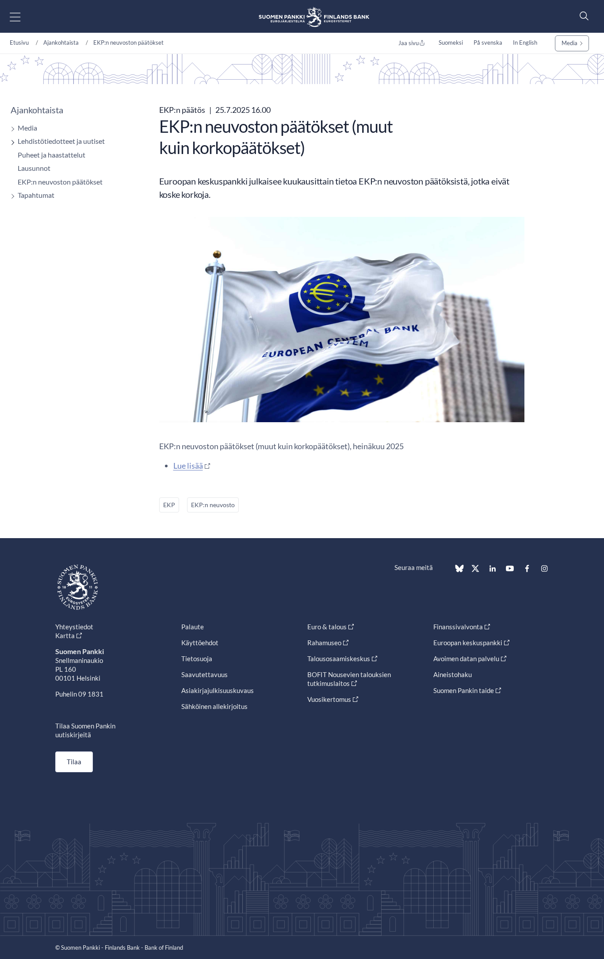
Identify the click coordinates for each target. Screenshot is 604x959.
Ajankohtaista (61, 42)
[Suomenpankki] (314, 16)
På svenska (488, 42)
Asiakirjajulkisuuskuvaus (217, 690)
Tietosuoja (196, 658)
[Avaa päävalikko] (22, 16)
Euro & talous (327, 627)
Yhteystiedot (74, 627)
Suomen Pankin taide (463, 690)
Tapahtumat (36, 195)
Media (569, 42)
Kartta (65, 635)
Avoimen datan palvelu (466, 658)
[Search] (582, 15)
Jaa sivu (408, 42)
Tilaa (74, 762)
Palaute (192, 627)
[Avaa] (11, 129)
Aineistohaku (452, 674)
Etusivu (19, 42)
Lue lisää (188, 465)
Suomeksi (451, 42)
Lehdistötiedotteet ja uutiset (61, 141)
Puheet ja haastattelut (51, 154)
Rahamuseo (324, 643)
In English (525, 42)
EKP (169, 504)
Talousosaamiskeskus (338, 658)
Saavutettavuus (204, 674)
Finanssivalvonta (458, 627)
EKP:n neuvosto (213, 504)
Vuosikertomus (329, 699)
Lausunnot (34, 168)
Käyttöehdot (199, 643)
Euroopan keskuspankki (467, 643)
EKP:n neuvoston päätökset (128, 42)
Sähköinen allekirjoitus (214, 706)
